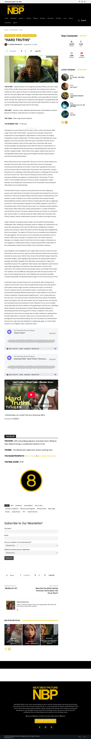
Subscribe (81, 53)
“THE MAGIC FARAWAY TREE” (76, 96)
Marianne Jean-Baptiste (28, 508)
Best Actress (31, 456)
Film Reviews (14, 30)
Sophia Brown (16, 512)
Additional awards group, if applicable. (17, 549)
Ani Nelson (19, 505)
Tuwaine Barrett (32, 512)
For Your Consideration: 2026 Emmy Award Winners (49, 642)
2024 (20, 30)
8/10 (12, 505)
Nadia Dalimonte (16, 44)
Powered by (7, 418)
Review (7, 512)
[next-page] (9, 648)
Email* (6, 535)
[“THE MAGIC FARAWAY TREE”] (65, 95)
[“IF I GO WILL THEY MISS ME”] (65, 77)
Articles (31, 641)
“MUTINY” (73, 115)
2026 (71, 75)
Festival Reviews (29, 35)
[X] (84, 1)
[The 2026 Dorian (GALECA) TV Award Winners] (13, 634)
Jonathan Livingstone (11, 508)
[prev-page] (5, 648)
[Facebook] (79, 1)
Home (6, 30)
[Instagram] (82, 1)
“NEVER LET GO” (11, 588)
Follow (71, 41)
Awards (13, 638)
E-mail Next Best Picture (45, 721)
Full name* (8, 528)
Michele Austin (41, 508)
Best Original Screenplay (47, 456)
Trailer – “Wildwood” (31, 643)
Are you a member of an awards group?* (18, 542)
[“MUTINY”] (65, 114)
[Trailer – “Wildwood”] (31, 634)
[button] (81, 20)
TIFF (24, 512)
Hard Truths (38, 505)
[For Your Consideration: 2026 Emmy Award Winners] (49, 634)
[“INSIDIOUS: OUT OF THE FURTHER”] (65, 105)
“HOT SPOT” (74, 87)
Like (81, 41)
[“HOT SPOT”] (65, 86)
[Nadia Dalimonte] (6, 44)
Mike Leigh (51, 508)
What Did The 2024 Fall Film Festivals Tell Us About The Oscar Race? (47, 590)
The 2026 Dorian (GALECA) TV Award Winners (13, 642)
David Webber (28, 505)
